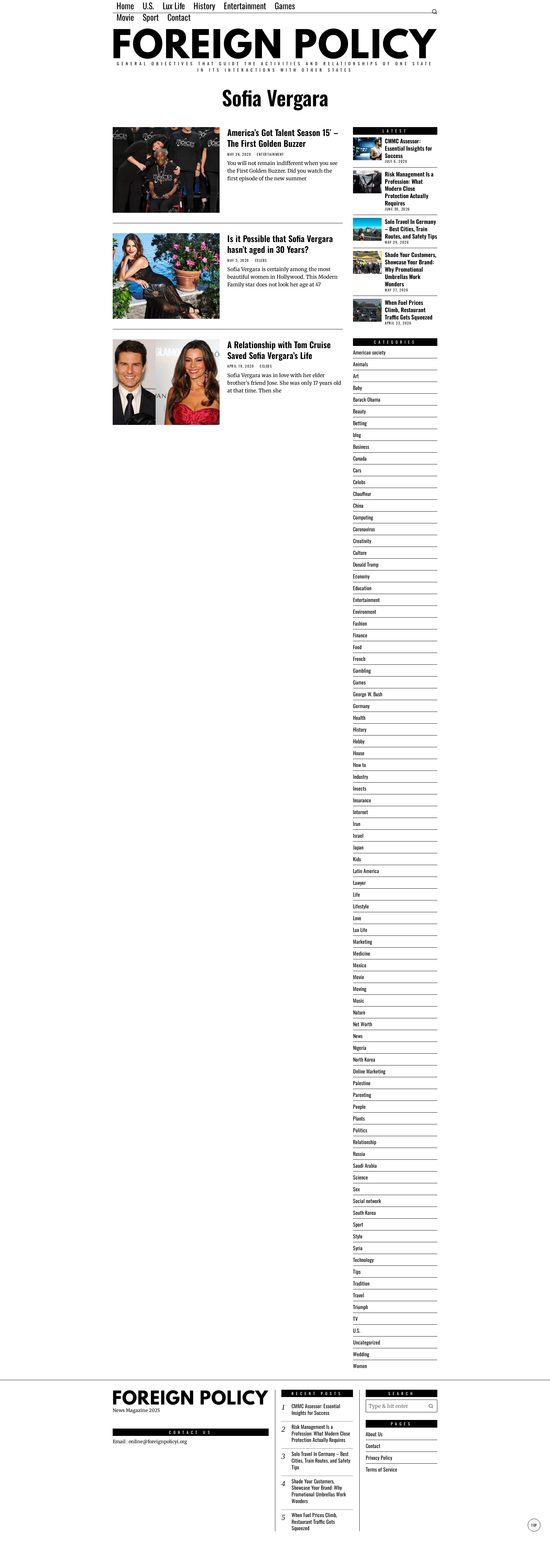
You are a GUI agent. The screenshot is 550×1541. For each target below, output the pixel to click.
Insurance (362, 800)
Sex (356, 1189)
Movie (358, 977)
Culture (360, 552)
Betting (360, 423)
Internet (360, 812)
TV (355, 1318)
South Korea (364, 1212)
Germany (361, 706)
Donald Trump (365, 564)
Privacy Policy (379, 1457)
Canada (360, 458)
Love (357, 918)
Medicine (361, 953)
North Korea (364, 1059)
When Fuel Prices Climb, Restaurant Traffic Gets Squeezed (409, 310)
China (358, 505)
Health (359, 717)
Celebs (261, 260)
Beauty (359, 411)
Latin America (366, 871)
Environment (364, 611)
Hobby (358, 741)
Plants (359, 1118)
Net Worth (362, 1024)
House (358, 753)
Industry (360, 776)
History (359, 729)
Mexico (359, 965)
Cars (357, 470)
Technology (363, 1260)
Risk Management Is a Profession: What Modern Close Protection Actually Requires (409, 188)
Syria (358, 1248)
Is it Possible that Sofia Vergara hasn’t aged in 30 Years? (280, 244)
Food (357, 647)
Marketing (362, 941)
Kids (357, 859)
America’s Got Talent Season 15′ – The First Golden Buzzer (282, 138)
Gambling (362, 670)
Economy (361, 576)
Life (356, 894)
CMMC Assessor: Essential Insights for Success (408, 148)
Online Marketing (369, 1071)
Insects (359, 788)
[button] (431, 1406)
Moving (359, 989)
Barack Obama (366, 399)
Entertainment (270, 154)
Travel (358, 1295)
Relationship (364, 1142)
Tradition (361, 1283)
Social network (367, 1201)
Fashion (360, 623)
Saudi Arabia (365, 1165)
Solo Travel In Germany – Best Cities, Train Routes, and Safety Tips (411, 229)
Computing (363, 517)
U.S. (356, 1330)
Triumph (360, 1307)
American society (369, 352)
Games (359, 682)
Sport (358, 1224)
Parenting (362, 1095)
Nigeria (359, 1047)
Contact (373, 1446)
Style (358, 1236)
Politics (360, 1130)
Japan (358, 847)
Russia (359, 1154)
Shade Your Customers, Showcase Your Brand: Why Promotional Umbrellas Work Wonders (410, 269)
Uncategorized (366, 1342)
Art (356, 376)
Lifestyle (361, 906)
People (359, 1106)
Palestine (361, 1083)
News (358, 1036)
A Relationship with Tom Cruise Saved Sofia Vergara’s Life (279, 350)
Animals (360, 364)
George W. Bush (367, 694)
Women (360, 1366)
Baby (357, 387)
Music (358, 1000)
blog (357, 435)
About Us (374, 1434)
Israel (358, 835)
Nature (359, 1012)
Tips (357, 1271)
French (359, 659)
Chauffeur (362, 494)
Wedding (361, 1354)
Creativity (362, 541)
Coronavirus (364, 529)
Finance (360, 635)
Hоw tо (359, 765)
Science (360, 1177)
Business (361, 446)
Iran (356, 824)
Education (362, 588)
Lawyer (359, 882)
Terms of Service (381, 1469)
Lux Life (360, 930)
